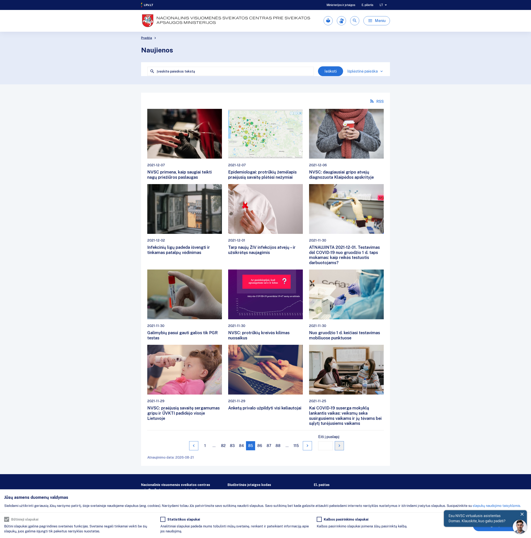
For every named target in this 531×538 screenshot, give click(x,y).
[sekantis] (307, 445)
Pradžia (146, 38)
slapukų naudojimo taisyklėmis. (497, 506)
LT (381, 5)
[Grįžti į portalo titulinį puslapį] (147, 5)
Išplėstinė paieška (362, 71)
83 (232, 445)
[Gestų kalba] (341, 20)
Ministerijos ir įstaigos (340, 5)
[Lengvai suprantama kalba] (328, 20)
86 (259, 445)
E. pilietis (367, 5)
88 (277, 445)
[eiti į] (339, 445)
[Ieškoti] (354, 20)
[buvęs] (193, 445)
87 (269, 445)
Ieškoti (330, 71)
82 (223, 445)
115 (296, 445)
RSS (380, 101)
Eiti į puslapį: (329, 437)
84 (241, 445)
